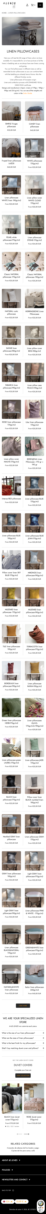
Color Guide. (27, 93)
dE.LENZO (32, 1209)
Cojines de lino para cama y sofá (23, 1150)
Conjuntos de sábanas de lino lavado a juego (23, 1148)
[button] (8, 1201)
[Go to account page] (27, 5)
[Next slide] (26, 1134)
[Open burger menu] (40, 5)
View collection (23, 1075)
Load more (23, 1006)
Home (4, 13)
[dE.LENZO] (9, 5)
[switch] (41, 1210)
